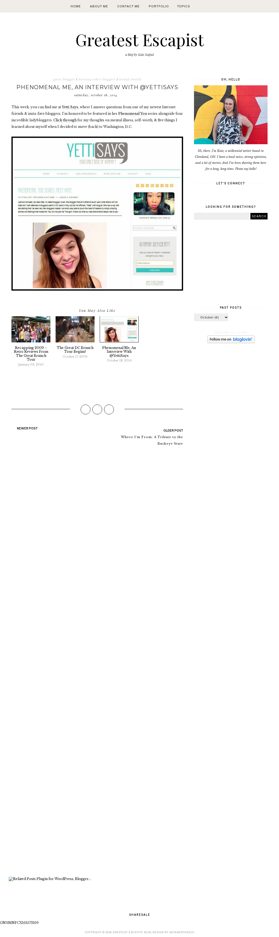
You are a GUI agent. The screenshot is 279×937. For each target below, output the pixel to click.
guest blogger (64, 79)
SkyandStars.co (181, 932)
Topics (183, 6)
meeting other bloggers (97, 79)
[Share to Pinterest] (109, 409)
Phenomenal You (132, 114)
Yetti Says (70, 107)
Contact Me (128, 6)
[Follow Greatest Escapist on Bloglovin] (230, 342)
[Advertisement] (97, 806)
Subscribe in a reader (231, 332)
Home (76, 6)
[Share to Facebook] (85, 409)
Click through (65, 120)
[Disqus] (97, 525)
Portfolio (159, 6)
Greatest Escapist (139, 39)
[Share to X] (97, 409)
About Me (99, 6)
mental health (130, 79)
